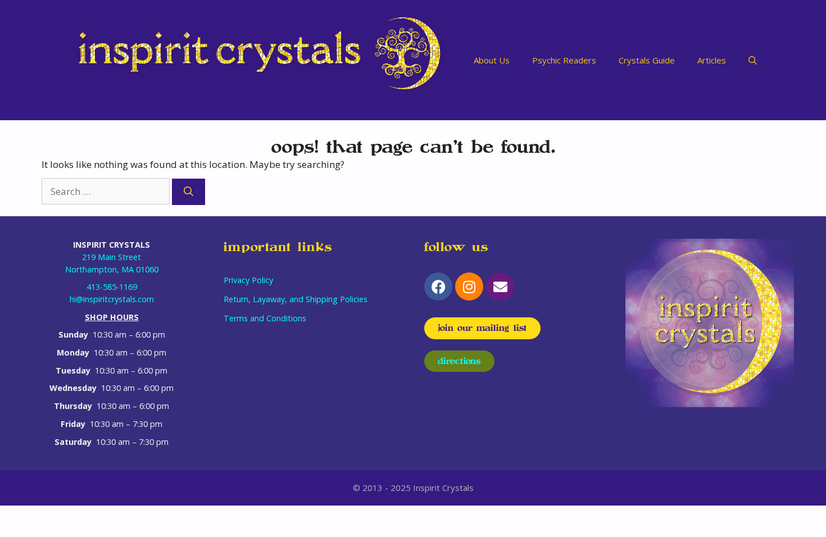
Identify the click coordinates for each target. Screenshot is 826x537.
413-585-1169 (112, 286)
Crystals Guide (647, 60)
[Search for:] (107, 191)
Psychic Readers (564, 60)
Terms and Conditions (265, 318)
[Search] (188, 192)
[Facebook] (438, 286)
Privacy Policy (248, 280)
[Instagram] (469, 286)
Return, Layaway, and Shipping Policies (295, 299)
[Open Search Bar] (752, 60)
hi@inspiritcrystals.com (112, 299)
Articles (711, 60)
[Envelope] (500, 286)
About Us (492, 60)
